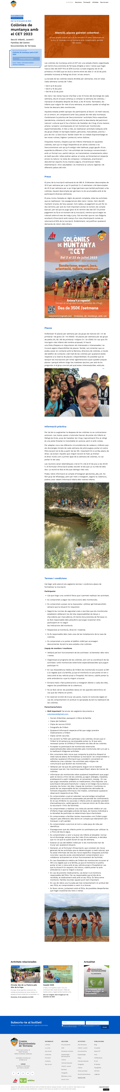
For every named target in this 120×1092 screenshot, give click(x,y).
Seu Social (48, 1051)
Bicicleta (64, 1069)
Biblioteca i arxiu (66, 1076)
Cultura (63, 1059)
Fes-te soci (104, 2)
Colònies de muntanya (17, 18)
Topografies (97, 1067)
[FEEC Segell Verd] (23, 1080)
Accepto (106, 1089)
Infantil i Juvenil (17, 15)
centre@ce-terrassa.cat (23, 1058)
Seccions (78, 2)
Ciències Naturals (66, 1063)
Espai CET (97, 1051)
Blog (95, 1044)
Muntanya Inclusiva (67, 1051)
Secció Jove (65, 1079)
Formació (86, 2)
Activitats (69, 2)
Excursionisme (65, 1044)
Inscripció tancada (26, 59)
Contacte (48, 1061)
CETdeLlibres (98, 1058)
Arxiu (95, 1054)
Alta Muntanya (82, 1044)
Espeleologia (82, 1054)
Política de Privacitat (88, 1025)
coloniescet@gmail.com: (58, 714)
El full (96, 1061)
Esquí (79, 1058)
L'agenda (97, 1074)
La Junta (47, 1048)
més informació (104, 1087)
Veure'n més (81, 1077)
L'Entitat (95, 2)
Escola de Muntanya (84, 1074)
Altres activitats (82, 1071)
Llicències (48, 1054)
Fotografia (64, 1073)
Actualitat (97, 1048)
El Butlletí (97, 1064)
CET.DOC (97, 1071)
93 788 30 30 (23, 1060)
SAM (62, 1048)
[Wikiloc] (31, 1080)
